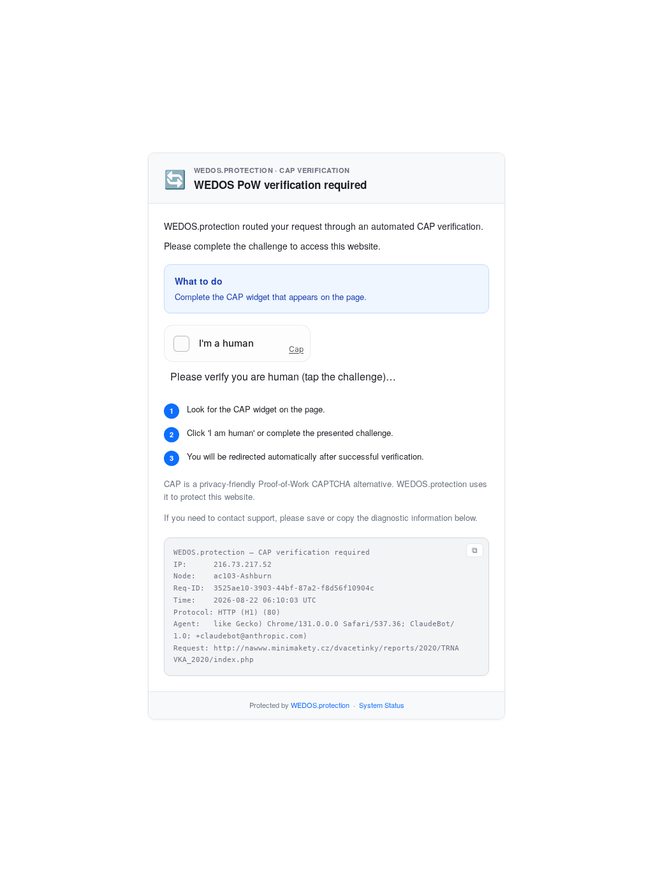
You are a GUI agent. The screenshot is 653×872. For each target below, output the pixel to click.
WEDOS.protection (320, 705)
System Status (381, 705)
